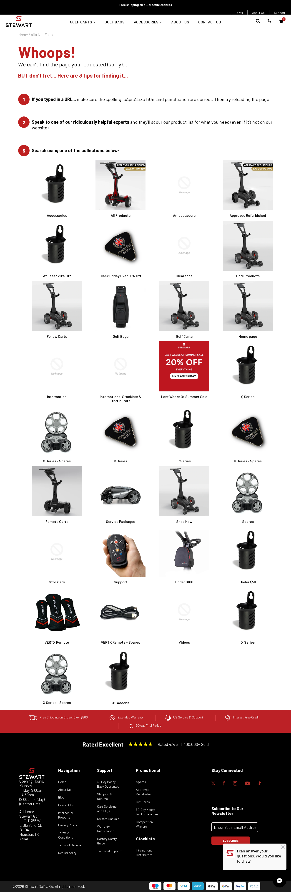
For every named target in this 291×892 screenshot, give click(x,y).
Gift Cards (143, 802)
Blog (239, 12)
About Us (258, 13)
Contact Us (209, 22)
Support (279, 13)
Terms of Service (69, 845)
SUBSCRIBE (230, 840)
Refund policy (67, 853)
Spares (141, 782)
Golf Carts (81, 22)
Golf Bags (115, 22)
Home (23, 34)
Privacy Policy (67, 825)
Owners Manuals (108, 819)
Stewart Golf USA (39, 886)
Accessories (147, 22)
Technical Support (109, 851)
